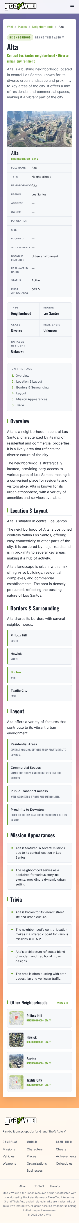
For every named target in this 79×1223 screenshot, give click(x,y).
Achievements (66, 1156)
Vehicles (8, 1156)
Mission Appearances (31, 399)
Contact (39, 1186)
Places (22, 26)
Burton (16, 672)
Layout (21, 393)
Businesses (35, 1170)
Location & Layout (29, 381)
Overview (22, 375)
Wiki (10, 26)
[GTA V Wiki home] (21, 7)
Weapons (9, 1163)
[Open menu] (72, 6)
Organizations (37, 1163)
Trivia (20, 405)
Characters (35, 1149)
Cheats (61, 1149)
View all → (64, 1003)
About (23, 1186)
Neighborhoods (42, 26)
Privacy (55, 1186)
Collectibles (64, 1163)
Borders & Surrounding (32, 387)
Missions (9, 1149)
